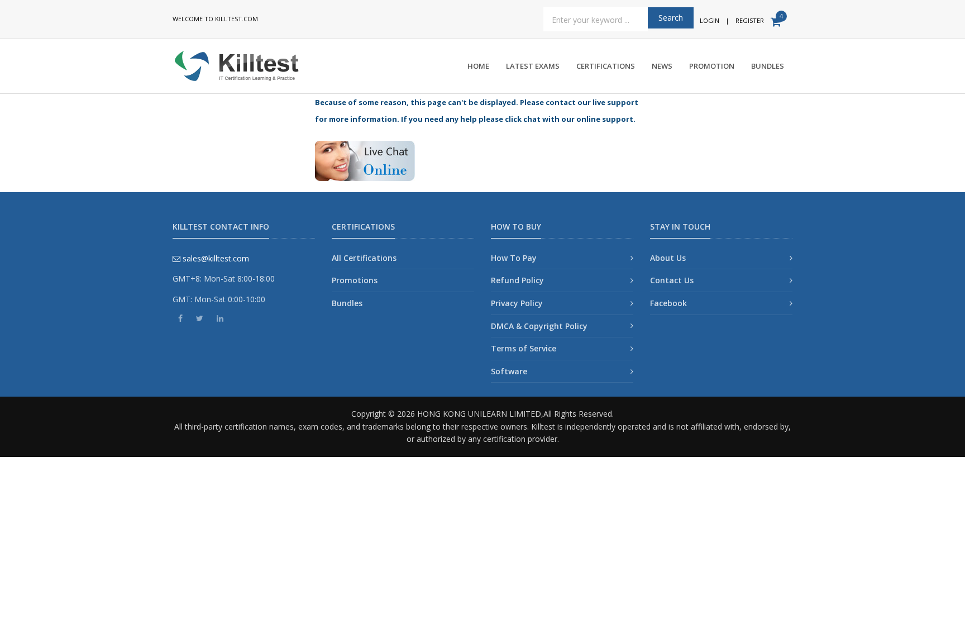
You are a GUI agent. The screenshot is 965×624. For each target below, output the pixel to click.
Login (709, 20)
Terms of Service (523, 348)
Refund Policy (517, 280)
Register (749, 20)
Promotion (711, 66)
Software (509, 371)
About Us (668, 258)
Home (478, 66)
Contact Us (672, 280)
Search (670, 17)
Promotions (355, 280)
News (662, 66)
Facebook (668, 303)
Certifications (605, 66)
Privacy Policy (517, 303)
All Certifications (364, 258)
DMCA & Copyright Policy (539, 326)
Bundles (767, 66)
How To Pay (514, 258)
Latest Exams (533, 66)
